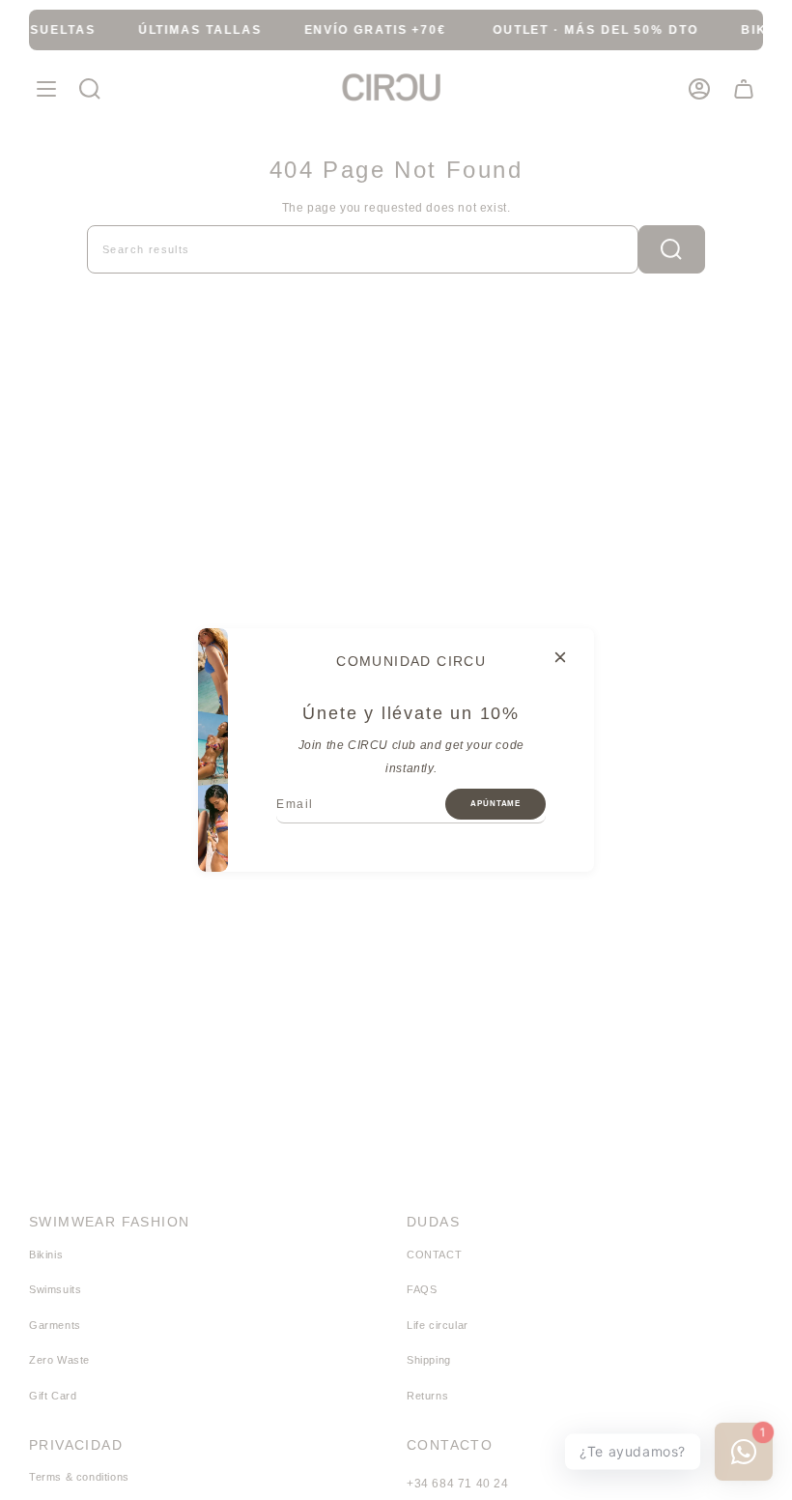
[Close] (560, 657)
